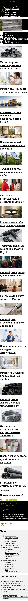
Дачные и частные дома (11, 16)
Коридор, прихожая (11, 538)
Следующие (13, 500)
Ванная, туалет (10, 14)
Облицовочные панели (12, 555)
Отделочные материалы (11, 18)
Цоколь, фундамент (11, 572)
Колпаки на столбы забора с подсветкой (12, 224)
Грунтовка (8, 33)
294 (7, 500)
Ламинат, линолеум (11, 553)
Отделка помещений (10, 7)
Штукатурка (9, 566)
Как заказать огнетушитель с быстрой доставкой (12, 198)
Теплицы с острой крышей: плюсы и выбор (11, 172)
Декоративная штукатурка (13, 551)
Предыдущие (4, 490)
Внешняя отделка (8, 568)
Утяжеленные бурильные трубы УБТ (14, 484)
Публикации (7, 511)
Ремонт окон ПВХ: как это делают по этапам (13, 90)
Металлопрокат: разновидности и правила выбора (10, 65)
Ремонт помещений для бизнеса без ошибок (12, 376)
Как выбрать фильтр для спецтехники (12, 274)
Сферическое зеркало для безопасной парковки (13, 459)
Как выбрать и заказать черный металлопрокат (10, 402)
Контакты (6, 509)
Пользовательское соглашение (13, 516)
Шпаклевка (9, 564)
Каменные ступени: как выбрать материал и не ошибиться (14, 38)
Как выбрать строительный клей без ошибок (12, 322)
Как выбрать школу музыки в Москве (12, 297)
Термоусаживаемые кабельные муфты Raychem (12, 249)
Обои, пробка (9, 556)
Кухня (7, 540)
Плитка (7, 558)
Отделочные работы (9, 560)
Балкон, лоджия (10, 541)
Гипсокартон (9, 549)
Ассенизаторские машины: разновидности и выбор (10, 117)
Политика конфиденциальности (13, 514)
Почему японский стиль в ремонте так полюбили (12, 145)
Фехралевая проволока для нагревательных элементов (10, 430)
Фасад (7, 570)
